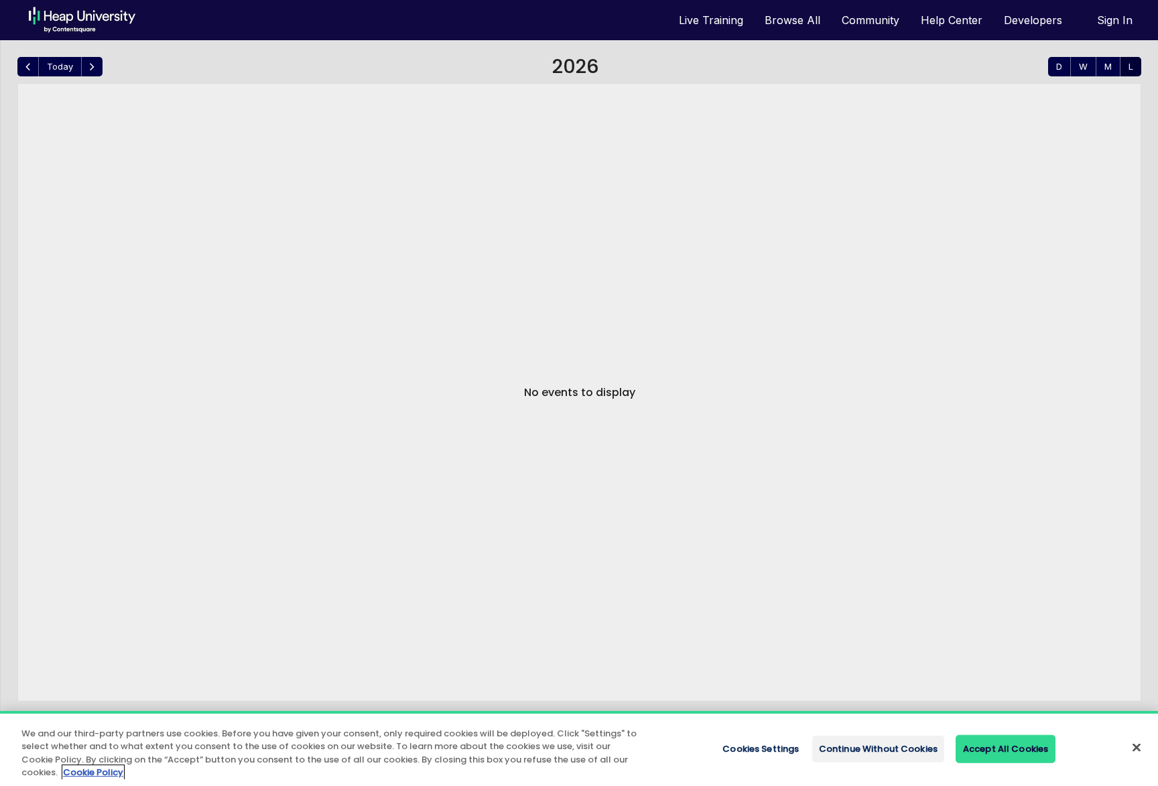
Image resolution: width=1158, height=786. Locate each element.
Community (870, 20)
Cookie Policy (93, 772)
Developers (1033, 20)
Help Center (951, 20)
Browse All (792, 20)
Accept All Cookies (1005, 748)
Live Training (711, 20)
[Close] (1136, 747)
